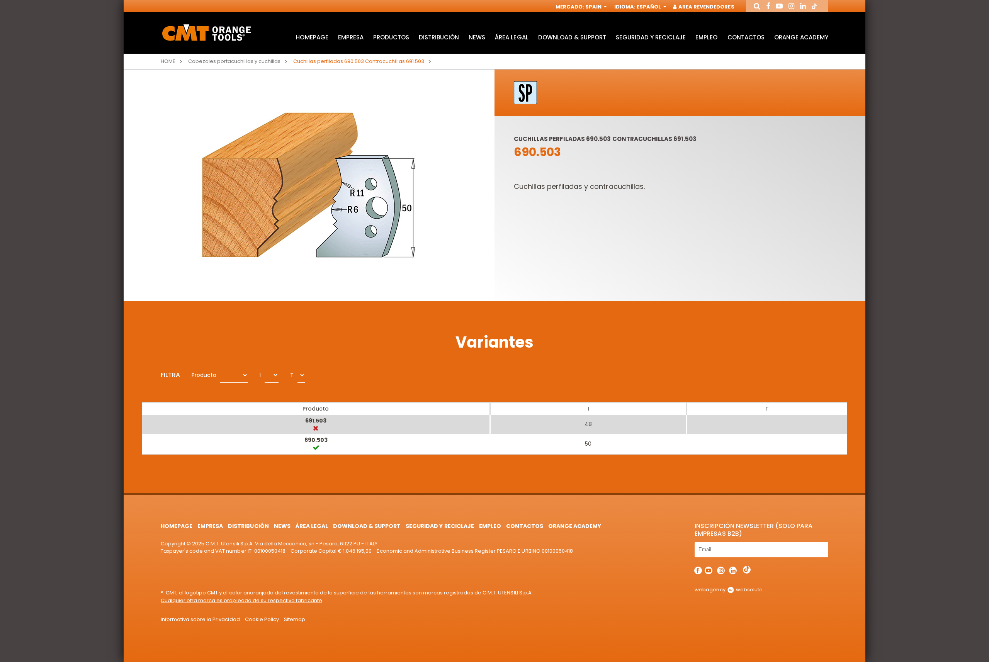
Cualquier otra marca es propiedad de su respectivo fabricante (241, 600)
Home (168, 61)
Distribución (439, 37)
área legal (511, 37)
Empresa (351, 37)
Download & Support (572, 37)
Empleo (706, 37)
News (477, 37)
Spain (594, 6)
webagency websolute (728, 589)
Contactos (746, 37)
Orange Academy (801, 37)
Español (649, 6)
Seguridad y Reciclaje (651, 37)
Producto (204, 375)
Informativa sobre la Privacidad (200, 619)
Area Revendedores (705, 6)
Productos (391, 37)
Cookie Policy (262, 619)
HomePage (312, 37)
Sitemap (294, 619)
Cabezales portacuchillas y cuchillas (234, 61)
